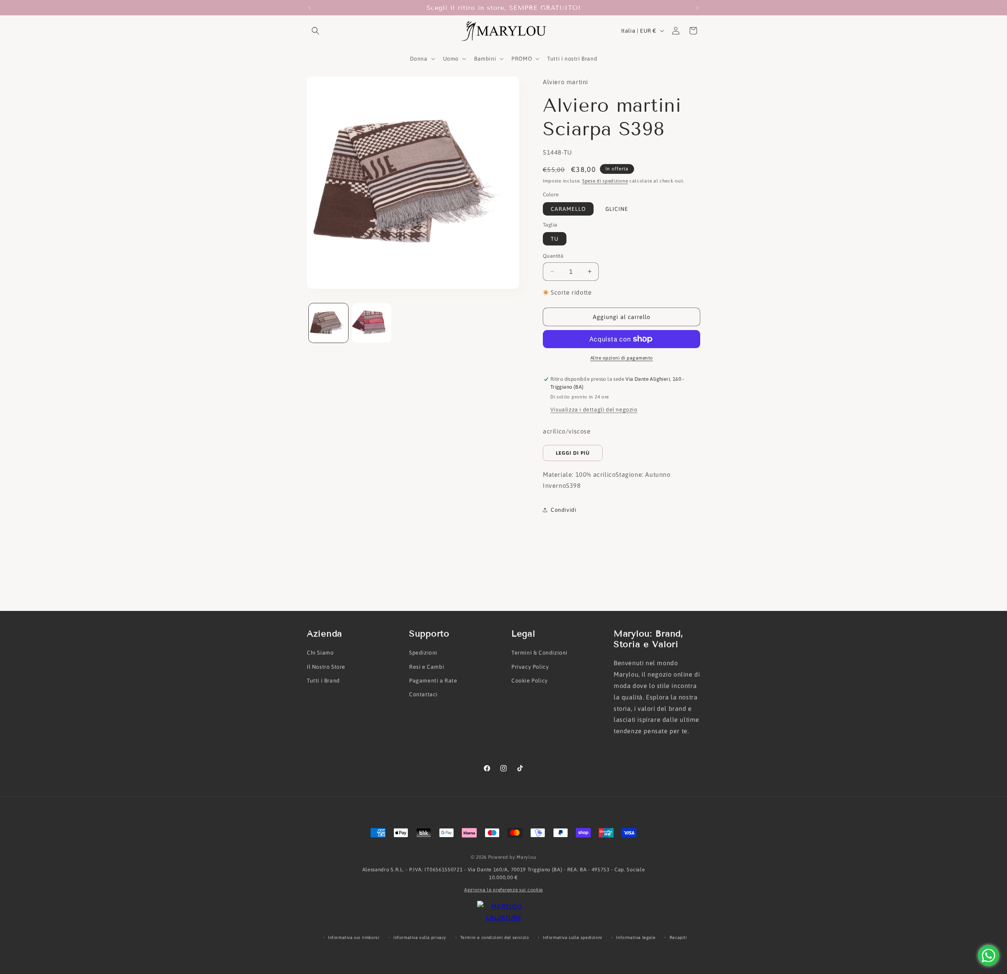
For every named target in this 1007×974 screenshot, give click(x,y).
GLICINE (616, 209)
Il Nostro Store (326, 667)
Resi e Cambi (426, 667)
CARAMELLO (568, 209)
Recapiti (678, 937)
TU (555, 239)
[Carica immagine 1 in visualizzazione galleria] (328, 323)
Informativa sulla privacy (419, 937)
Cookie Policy (529, 680)
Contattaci (423, 694)
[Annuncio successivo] (697, 7)
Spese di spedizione (605, 181)
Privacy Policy (530, 667)
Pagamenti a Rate (433, 680)
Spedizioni (423, 652)
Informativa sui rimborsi (353, 937)
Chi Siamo (320, 652)
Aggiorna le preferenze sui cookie (503, 890)
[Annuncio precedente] (309, 7)
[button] (315, 30)
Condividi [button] (563, 510)
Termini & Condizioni (539, 652)
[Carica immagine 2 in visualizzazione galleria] (371, 323)
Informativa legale (635, 937)
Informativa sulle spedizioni (572, 937)
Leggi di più (573, 453)
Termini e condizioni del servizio (494, 937)
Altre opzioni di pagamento (621, 358)
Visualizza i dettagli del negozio (594, 409)
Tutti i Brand (323, 680)
